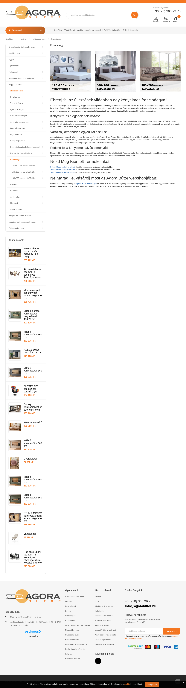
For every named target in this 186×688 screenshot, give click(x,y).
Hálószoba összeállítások (21, 153)
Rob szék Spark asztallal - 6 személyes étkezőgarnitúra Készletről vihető (33, 557)
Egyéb (11, 59)
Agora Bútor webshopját (86, 183)
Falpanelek (13, 72)
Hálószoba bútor (39, 39)
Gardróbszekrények (18, 116)
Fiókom (98, 597)
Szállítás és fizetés (112, 30)
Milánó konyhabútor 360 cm (33, 334)
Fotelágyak (15, 97)
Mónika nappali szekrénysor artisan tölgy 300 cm (33, 294)
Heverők (13, 184)
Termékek (23, 39)
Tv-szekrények (16, 103)
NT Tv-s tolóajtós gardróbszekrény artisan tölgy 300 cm (33, 517)
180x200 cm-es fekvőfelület (23, 178)
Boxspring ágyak (17, 141)
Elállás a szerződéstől (104, 644)
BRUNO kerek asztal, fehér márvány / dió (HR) (31, 252)
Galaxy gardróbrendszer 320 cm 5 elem (33, 407)
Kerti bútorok (14, 53)
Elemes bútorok (15, 209)
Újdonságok (14, 66)
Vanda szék (30, 533)
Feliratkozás (171, 631)
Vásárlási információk (73, 30)
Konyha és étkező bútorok (20, 216)
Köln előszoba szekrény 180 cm (33, 351)
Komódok (14, 191)
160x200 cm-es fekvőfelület (23, 172)
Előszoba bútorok (16, 228)
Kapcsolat (134, 30)
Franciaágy (56, 39)
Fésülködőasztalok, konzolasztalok (25, 147)
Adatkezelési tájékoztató (105, 635)
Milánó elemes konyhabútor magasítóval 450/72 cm (31, 315)
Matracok (14, 203)
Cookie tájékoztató (103, 639)
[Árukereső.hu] (33, 632)
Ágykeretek (15, 197)
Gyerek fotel (30, 458)
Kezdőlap (58, 30)
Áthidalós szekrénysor (19, 122)
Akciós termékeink (93, 30)
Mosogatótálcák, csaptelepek (21, 78)
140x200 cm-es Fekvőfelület (62, 167)
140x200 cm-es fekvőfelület (23, 166)
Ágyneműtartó (16, 134)
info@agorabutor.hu (140, 606)
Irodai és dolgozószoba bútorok (22, 222)
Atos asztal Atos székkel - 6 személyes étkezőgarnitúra (32, 273)
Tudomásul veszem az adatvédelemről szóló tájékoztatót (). (151, 637)
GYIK (125, 30)
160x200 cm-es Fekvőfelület (62, 170)
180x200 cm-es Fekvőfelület (62, 172)
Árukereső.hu (33, 636)
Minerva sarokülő (33, 422)
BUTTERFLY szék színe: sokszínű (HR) (31, 389)
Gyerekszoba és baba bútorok (22, 47)
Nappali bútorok (15, 84)
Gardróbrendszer (17, 128)
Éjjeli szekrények (17, 109)
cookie (127, 684)
